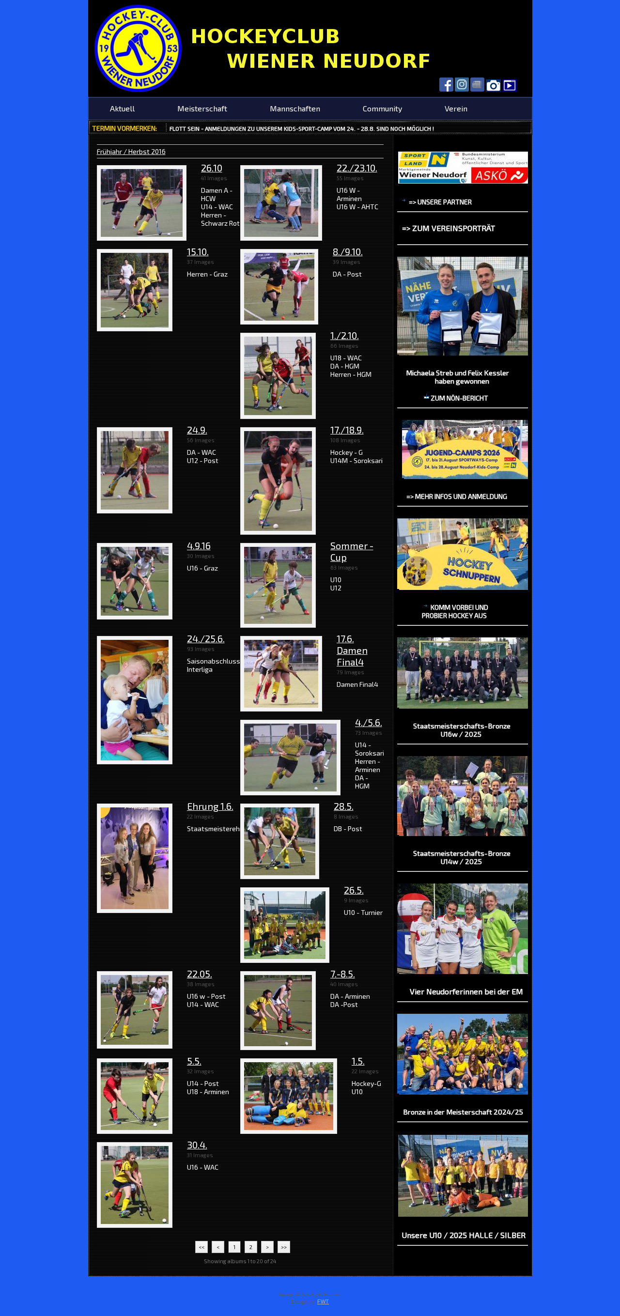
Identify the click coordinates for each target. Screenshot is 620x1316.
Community (382, 108)
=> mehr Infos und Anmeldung (456, 496)
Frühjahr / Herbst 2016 (131, 151)
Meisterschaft (202, 108)
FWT (323, 1301)
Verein (456, 108)
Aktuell (122, 108)
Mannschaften (295, 108)
